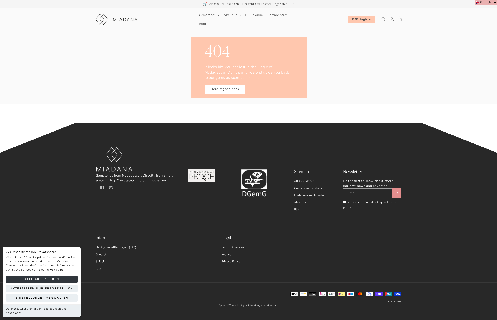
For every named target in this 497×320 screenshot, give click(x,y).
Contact (101, 254)
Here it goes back (225, 89)
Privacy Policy (230, 261)
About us (300, 202)
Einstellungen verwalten (42, 298)
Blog (297, 209)
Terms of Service (232, 247)
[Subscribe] (396, 193)
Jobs (99, 268)
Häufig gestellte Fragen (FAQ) (116, 247)
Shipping (101, 261)
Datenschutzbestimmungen (24, 308)
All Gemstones (304, 181)
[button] (208, 14)
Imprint (226, 254)
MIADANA (396, 301)
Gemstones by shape (308, 188)
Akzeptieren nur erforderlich (41, 288)
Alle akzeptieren (41, 279)
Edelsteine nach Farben (310, 195)
